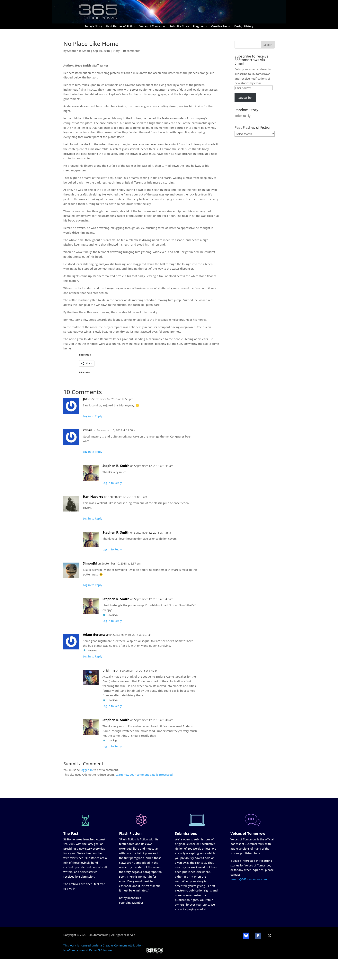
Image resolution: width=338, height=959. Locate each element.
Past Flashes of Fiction (120, 26)
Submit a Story (179, 26)
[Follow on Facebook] (258, 936)
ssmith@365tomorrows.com (248, 879)
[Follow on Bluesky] (246, 936)
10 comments (131, 51)
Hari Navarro (93, 496)
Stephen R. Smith (78, 51)
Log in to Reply (92, 416)
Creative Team (220, 26)
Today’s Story (93, 26)
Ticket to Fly (243, 116)
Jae (85, 399)
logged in (87, 770)
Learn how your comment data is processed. (144, 774)
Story (116, 51)
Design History (243, 26)
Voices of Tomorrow (152, 26)
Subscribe (245, 97)
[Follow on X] (269, 936)
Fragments (200, 26)
